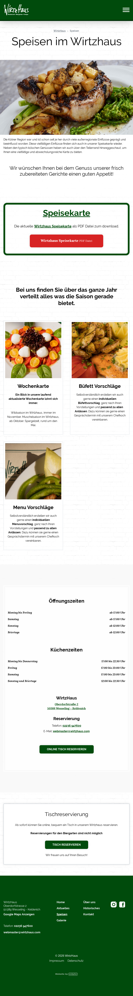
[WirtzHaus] (16, 10)
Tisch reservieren (66, 844)
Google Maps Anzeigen (18, 914)
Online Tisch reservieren (66, 749)
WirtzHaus (60, 30)
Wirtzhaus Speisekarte (53, 226)
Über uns (89, 902)
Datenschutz (75, 960)
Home (61, 902)
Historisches (91, 908)
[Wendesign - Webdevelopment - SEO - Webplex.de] (66, 974)
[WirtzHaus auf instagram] (114, 904)
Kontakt (88, 914)
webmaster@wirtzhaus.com (71, 731)
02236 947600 (72, 725)
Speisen (74, 30)
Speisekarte (66, 213)
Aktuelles (63, 908)
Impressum (56, 960)
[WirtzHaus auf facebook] (122, 904)
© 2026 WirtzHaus (66, 955)
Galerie (61, 920)
